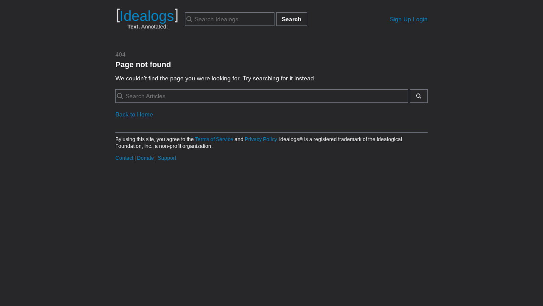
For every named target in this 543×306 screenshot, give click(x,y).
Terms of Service (215, 139)
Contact (124, 158)
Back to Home (134, 114)
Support (167, 158)
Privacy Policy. (262, 139)
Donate (146, 158)
